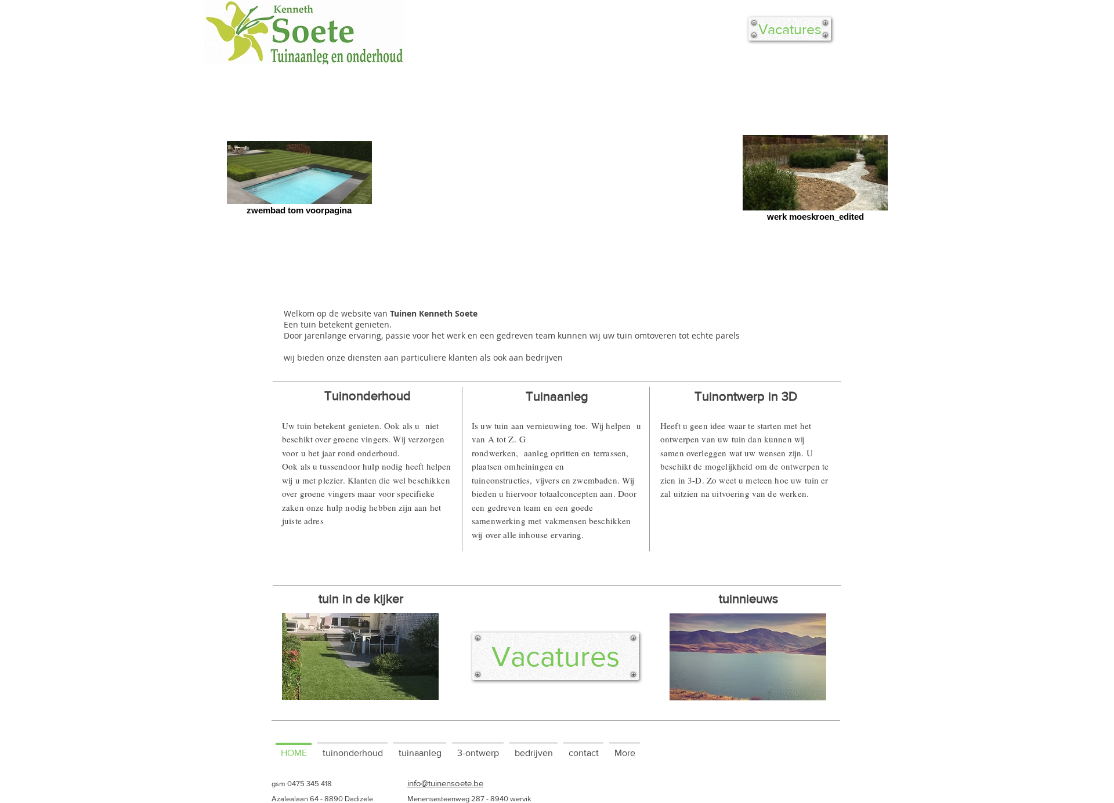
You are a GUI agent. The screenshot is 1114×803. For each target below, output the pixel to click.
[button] (360, 656)
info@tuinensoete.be (445, 783)
